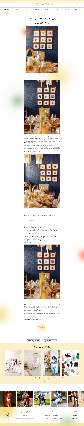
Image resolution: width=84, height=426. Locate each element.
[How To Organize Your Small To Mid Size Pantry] (51, 375)
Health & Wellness (57, 415)
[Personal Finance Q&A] (13, 375)
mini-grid (32, 227)
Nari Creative (48, 424)
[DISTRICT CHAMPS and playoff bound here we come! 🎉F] (42, 399)
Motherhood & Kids (47, 414)
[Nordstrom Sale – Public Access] (70, 375)
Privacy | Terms (75, 418)
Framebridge (56, 147)
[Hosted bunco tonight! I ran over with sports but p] (76, 399)
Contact (10, 4)
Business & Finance (47, 418)
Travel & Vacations (57, 414)
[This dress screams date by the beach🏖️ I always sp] (8, 399)
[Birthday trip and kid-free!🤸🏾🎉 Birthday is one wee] (25, 399)
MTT (52, 424)
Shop (67, 4)
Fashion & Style (47, 415)
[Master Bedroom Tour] (32, 375)
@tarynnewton (55, 388)
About (5, 4)
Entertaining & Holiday (57, 418)
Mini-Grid (31, 220)
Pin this (26, 32)
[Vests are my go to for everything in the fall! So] (59, 399)
